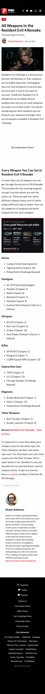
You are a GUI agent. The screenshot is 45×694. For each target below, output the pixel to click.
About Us (22, 601)
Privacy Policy (22, 626)
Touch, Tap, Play (17, 657)
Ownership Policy (22, 621)
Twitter (23, 590)
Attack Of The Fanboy (17, 641)
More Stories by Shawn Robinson (21, 561)
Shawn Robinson (16, 41)
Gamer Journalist (16, 649)
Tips (3, 19)
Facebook (23, 585)
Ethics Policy (22, 611)
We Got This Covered (16, 645)
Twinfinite (26, 637)
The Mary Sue (31, 653)
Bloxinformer (16, 661)
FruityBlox (30, 657)
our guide (13, 474)
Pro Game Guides (12, 637)
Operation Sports (15, 653)
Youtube (24, 595)
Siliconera (33, 641)
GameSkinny (31, 649)
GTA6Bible (29, 661)
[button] (40, 10)
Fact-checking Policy (23, 616)
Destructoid (33, 645)
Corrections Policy (22, 606)
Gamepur (36, 637)
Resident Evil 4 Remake (11, 485)
